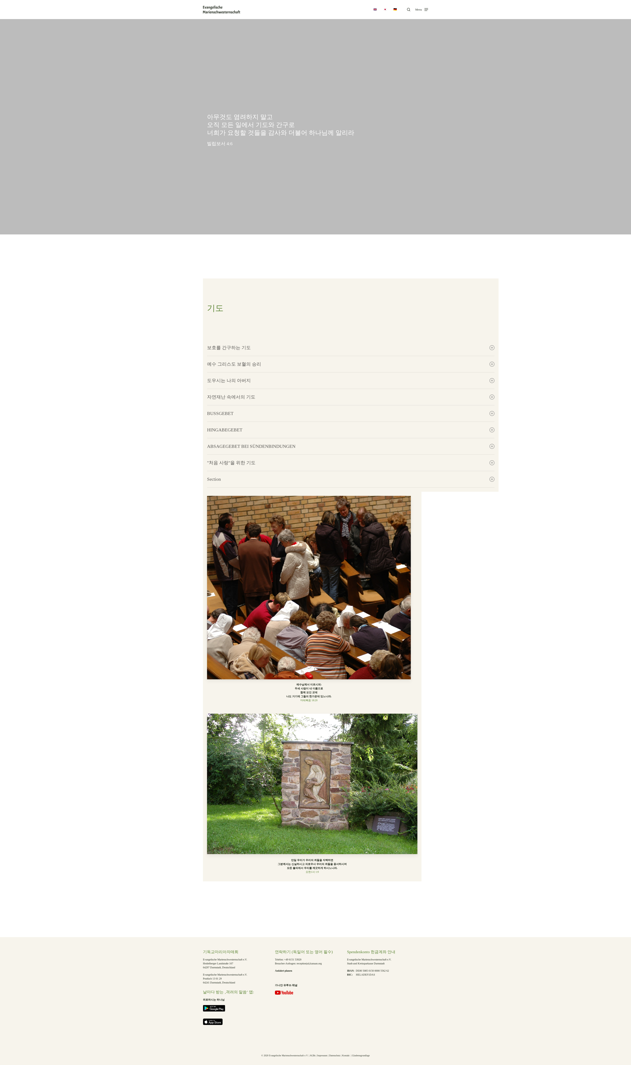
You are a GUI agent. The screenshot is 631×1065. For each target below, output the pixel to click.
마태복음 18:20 (308, 700)
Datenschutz (334, 1055)
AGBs (312, 1055)
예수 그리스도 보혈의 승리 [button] (234, 364)
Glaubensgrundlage (361, 1055)
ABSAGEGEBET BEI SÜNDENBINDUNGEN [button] (251, 446)
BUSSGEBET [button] (220, 413)
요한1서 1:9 (312, 872)
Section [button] (214, 479)
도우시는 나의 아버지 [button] (229, 380)
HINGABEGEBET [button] (224, 429)
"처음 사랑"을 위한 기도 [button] (231, 462)
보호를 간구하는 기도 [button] (229, 347)
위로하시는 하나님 (214, 999)
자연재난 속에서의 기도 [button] (231, 396)
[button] (421, 9)
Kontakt (346, 1055)
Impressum (322, 1055)
